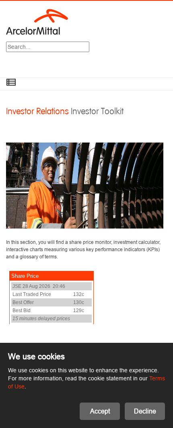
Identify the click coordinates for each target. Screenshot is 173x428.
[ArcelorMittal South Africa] (37, 21)
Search (89, 47)
